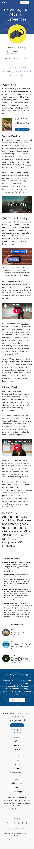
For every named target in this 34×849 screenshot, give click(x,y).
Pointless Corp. (17, 783)
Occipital (5, 460)
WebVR (26, 175)
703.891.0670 (17, 733)
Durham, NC (20, 833)
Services (17, 745)
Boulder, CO (27, 833)
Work (17, 741)
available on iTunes (18, 490)
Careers (17, 764)
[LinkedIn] (23, 823)
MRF (17, 842)
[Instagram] (19, 823)
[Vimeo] (26, 823)
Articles (17, 750)
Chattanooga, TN (17, 835)
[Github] (11, 823)
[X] (7, 823)
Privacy (28, 839)
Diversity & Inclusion (17, 773)
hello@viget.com (17, 730)
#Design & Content (13, 51)
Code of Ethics (17, 768)
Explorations (17, 787)
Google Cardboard (22, 167)
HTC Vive (8, 167)
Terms (22, 839)
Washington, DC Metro (9, 833)
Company (17, 760)
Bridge (11, 468)
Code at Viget (17, 792)
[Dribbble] (15, 823)
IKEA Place (24, 324)
